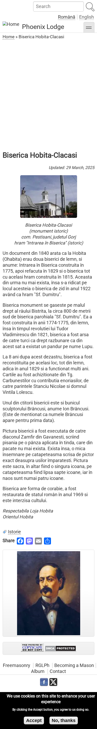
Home (8, 36)
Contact (58, 671)
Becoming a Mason (74, 665)
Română (66, 17)
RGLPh (42, 665)
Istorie (14, 531)
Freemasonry (16, 665)
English (86, 17)
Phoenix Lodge (43, 26)
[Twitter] (53, 682)
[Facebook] (44, 682)
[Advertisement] (48, 92)
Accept (34, 720)
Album (37, 671)
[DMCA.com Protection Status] (60, 648)
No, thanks (64, 720)
